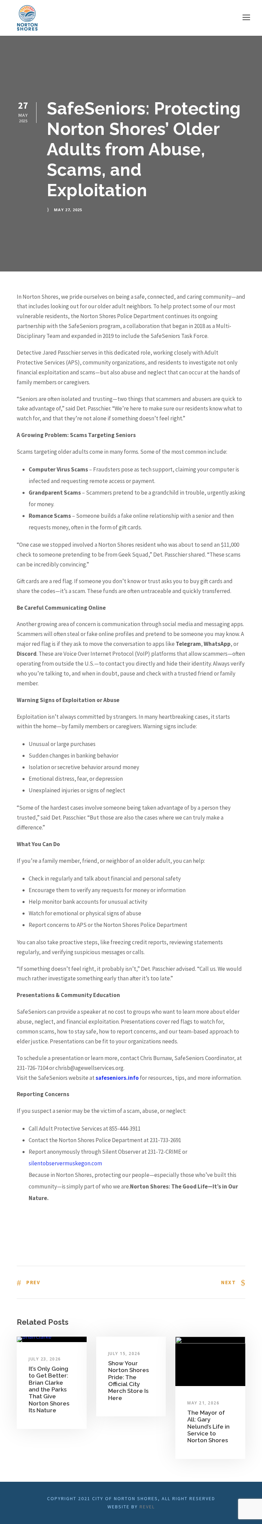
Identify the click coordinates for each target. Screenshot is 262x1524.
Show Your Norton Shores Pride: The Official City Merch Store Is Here (128, 1380)
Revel (147, 1507)
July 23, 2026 (45, 1359)
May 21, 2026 (203, 1403)
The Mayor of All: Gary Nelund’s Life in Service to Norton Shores (208, 1426)
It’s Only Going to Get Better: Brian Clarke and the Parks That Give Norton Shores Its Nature (49, 1389)
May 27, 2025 (68, 209)
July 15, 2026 (124, 1353)
